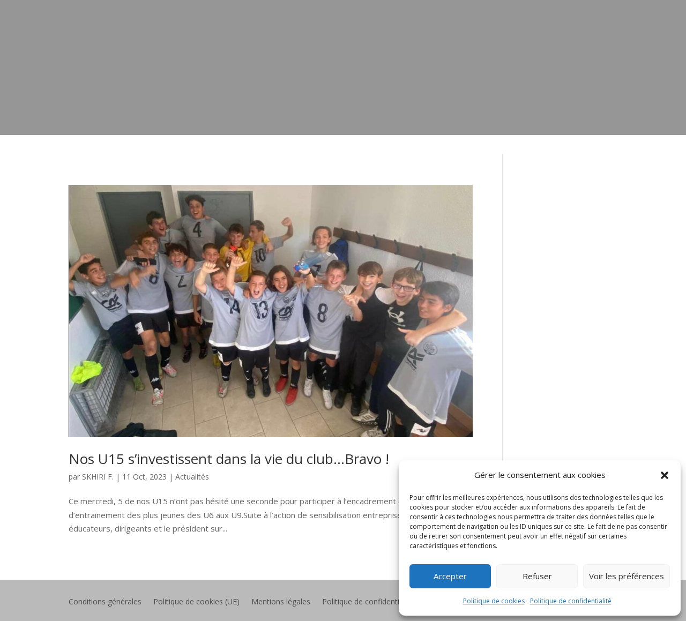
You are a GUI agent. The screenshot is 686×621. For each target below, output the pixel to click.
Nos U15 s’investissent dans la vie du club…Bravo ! (229, 458)
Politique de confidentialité (571, 600)
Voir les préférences (626, 576)
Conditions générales (105, 602)
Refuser (537, 576)
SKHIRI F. (98, 477)
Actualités (192, 477)
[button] (664, 475)
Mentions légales (280, 602)
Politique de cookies (494, 600)
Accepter (450, 576)
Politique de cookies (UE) (196, 602)
